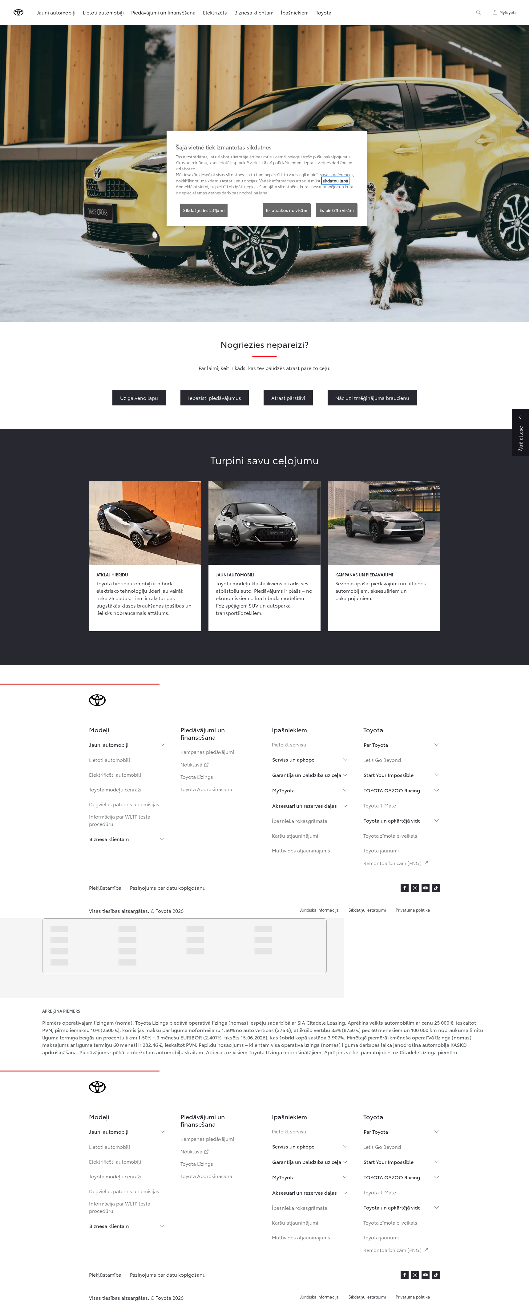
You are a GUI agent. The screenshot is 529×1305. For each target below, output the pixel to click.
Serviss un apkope (293, 759)
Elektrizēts (215, 12)
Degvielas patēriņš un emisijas (124, 803)
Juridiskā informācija (319, 910)
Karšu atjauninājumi (295, 835)
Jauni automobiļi (108, 744)
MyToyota (283, 790)
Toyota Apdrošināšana (206, 788)
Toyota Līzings (196, 776)
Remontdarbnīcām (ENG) (396, 862)
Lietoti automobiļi (109, 759)
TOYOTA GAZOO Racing (392, 790)
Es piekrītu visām (337, 210)
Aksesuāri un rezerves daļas (304, 805)
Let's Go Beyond (382, 759)
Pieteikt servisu (289, 744)
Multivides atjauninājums (301, 850)
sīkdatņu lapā (335, 180)
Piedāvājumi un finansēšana (163, 12)
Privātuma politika (413, 910)
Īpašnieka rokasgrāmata (299, 820)
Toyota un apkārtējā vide (392, 820)
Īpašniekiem (295, 12)
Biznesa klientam (109, 838)
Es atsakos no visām (286, 210)
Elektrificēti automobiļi (115, 774)
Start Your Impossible (389, 774)
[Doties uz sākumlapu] (18, 12)
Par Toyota (376, 744)
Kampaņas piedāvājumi (207, 751)
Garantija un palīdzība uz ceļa (306, 774)
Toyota (323, 12)
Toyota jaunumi (381, 850)
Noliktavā (195, 764)
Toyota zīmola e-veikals (390, 835)
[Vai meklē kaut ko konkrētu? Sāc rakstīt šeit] (478, 12)
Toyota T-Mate (379, 805)
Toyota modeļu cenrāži (115, 789)
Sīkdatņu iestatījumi (367, 910)
